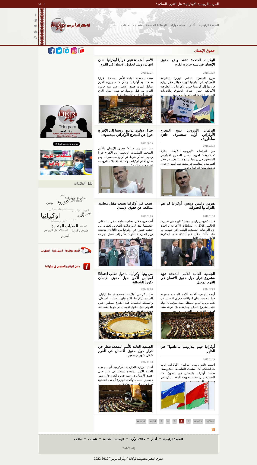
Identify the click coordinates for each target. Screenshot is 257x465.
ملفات (125, 25)
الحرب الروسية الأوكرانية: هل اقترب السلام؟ (187, 4)
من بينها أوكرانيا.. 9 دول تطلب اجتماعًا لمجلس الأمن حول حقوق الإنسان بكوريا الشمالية (125, 278)
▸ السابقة (198, 421)
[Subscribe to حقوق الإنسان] (213, 430)
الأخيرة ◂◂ (141, 421)
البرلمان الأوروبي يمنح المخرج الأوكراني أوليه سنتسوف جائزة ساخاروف (187, 135)
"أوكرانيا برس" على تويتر (36, 26)
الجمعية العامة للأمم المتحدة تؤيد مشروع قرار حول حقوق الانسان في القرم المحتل (187, 278)
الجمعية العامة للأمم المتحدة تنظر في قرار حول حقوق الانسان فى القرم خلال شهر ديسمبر (125, 351)
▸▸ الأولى (210, 421)
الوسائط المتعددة (156, 25)
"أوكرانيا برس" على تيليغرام (36, 21)
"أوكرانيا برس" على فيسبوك (36, 15)
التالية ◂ (153, 421)
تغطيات (137, 25)
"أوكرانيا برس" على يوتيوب (36, 32)
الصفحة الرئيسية (209, 25)
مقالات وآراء (178, 25)
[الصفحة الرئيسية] (70, 25)
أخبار (192, 25)
